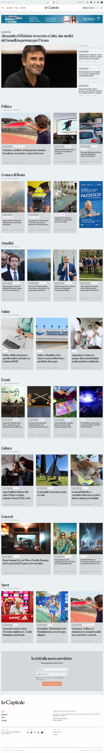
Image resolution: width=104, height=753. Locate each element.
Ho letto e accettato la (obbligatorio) (49, 678)
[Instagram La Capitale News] (87, 2)
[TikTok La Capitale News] (98, 2)
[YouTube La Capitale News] (102, 2)
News (3, 8)
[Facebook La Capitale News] (91, 2)
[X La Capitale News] (94, 2)
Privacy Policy (58, 677)
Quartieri (10, 8)
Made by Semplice (97, 750)
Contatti (23, 8)
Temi (16, 8)
